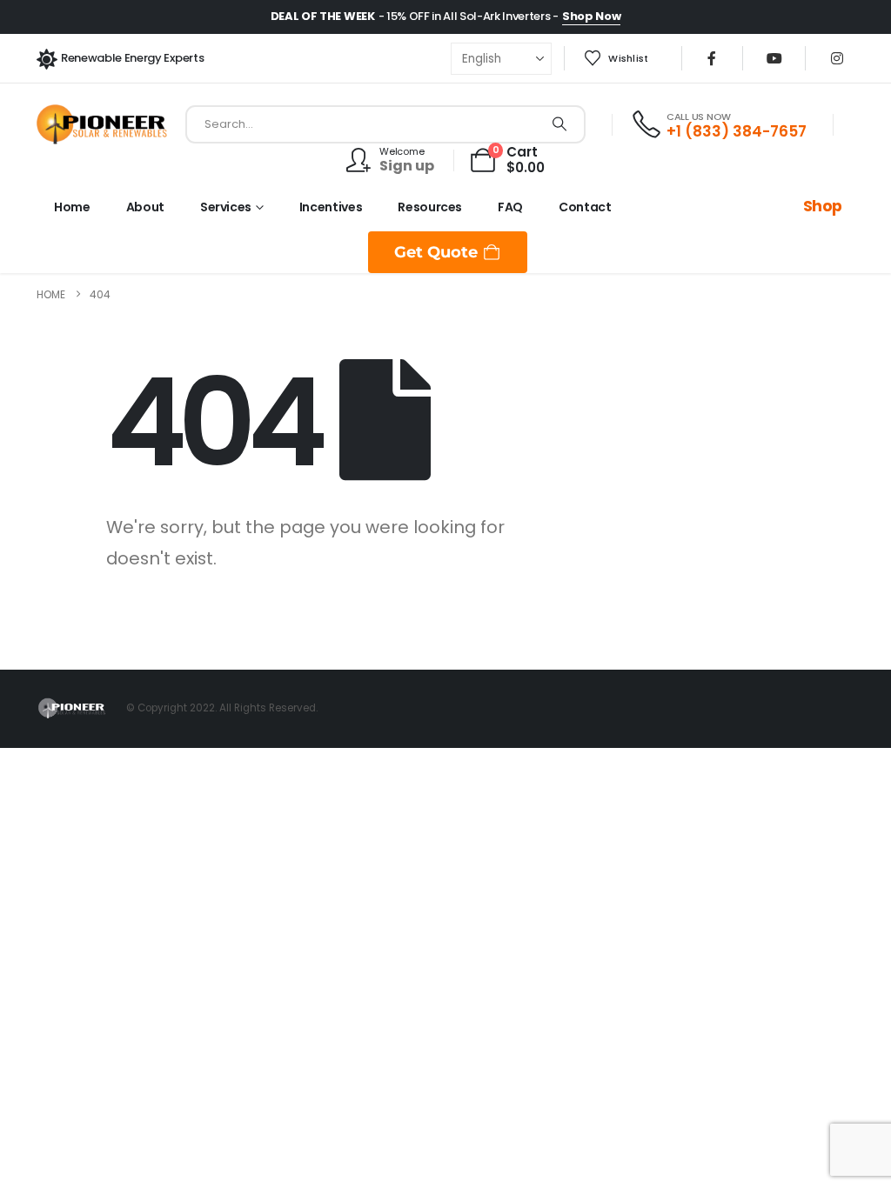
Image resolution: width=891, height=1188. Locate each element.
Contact (585, 207)
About (145, 207)
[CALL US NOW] (648, 124)
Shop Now (591, 16)
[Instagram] (837, 58)
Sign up (406, 166)
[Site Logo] (102, 124)
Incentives (331, 207)
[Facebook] (711, 58)
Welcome (401, 151)
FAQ (510, 207)
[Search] (559, 124)
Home (72, 207)
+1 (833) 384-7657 (737, 131)
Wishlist (628, 58)
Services (225, 207)
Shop (822, 206)
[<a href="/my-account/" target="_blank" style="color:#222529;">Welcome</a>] (362, 160)
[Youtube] (774, 58)
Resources (430, 207)
